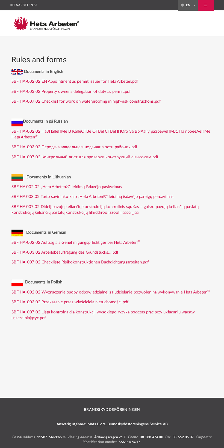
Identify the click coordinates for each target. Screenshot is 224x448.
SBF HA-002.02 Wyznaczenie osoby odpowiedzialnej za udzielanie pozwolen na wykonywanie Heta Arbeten (110, 292)
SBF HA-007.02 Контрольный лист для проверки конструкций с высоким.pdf (84, 157)
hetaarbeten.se (23, 5)
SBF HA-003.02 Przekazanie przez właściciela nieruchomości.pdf (69, 302)
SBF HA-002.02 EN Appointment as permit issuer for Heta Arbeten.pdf (74, 81)
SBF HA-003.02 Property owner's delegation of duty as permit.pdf (71, 92)
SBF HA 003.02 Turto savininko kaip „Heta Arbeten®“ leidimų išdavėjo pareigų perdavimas (92, 197)
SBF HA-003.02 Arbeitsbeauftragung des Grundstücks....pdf (64, 252)
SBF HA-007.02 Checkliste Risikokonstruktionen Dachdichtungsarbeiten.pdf (80, 262)
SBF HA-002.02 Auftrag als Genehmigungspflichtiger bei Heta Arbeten (75, 243)
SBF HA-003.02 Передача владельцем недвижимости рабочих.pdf (74, 147)
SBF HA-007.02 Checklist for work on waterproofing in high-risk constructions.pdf (86, 101)
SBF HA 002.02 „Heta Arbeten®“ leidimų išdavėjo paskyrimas (67, 187)
